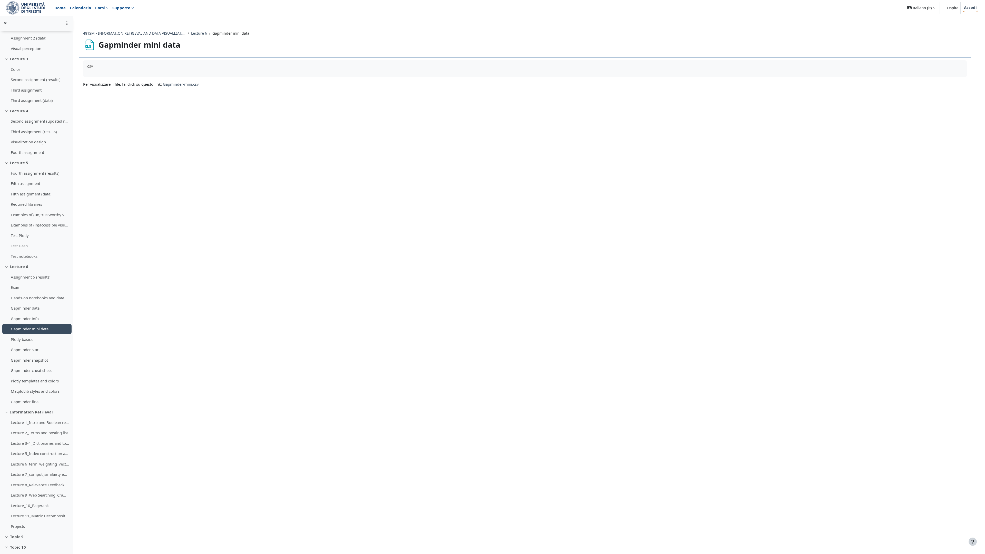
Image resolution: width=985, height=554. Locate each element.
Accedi (970, 7)
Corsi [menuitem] (100, 7)
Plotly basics (22, 339)
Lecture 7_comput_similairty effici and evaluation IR (40, 474)
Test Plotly (20, 235)
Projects (18, 526)
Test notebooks (24, 256)
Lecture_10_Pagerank (30, 505)
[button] (921, 8)
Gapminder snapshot (29, 360)
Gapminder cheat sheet (31, 370)
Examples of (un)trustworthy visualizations (40, 214)
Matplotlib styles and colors (35, 391)
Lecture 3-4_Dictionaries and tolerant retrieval (40, 443)
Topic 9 (17, 536)
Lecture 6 (19, 266)
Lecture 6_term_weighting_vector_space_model (40, 464)
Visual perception (26, 48)
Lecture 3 (19, 58)
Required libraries (26, 204)
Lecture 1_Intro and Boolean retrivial (40, 422)
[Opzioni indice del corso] (67, 23)
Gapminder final (25, 401)
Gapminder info (25, 318)
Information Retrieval (31, 411)
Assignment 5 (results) (31, 277)
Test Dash (19, 245)
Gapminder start (25, 349)
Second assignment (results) (36, 79)
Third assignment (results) (34, 131)
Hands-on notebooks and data (37, 297)
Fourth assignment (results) (35, 173)
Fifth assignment (25, 183)
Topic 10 (18, 547)
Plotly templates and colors (35, 380)
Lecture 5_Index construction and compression (40, 453)
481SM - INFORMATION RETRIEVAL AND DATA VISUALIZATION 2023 (134, 33)
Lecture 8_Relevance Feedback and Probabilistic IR (40, 484)
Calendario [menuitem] (80, 7)
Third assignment (26, 90)
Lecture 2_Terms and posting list (39, 432)
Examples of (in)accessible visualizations (40, 224)
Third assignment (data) (32, 100)
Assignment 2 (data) (28, 38)
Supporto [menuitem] (121, 7)
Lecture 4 (19, 110)
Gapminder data (25, 308)
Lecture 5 (19, 162)
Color (15, 69)
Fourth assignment (27, 152)
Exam (16, 287)
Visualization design (28, 141)
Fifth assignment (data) (31, 193)
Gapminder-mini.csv (181, 84)
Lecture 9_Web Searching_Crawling (40, 495)
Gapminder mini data (29, 328)
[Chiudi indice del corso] (5, 23)
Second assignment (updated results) (40, 121)
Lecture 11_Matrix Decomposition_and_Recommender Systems (40, 515)
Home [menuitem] (60, 7)
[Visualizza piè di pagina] (973, 542)
